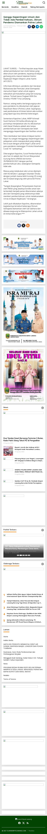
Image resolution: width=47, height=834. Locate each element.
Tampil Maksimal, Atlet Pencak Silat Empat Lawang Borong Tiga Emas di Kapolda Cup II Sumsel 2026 (24, 602)
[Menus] (3, 2)
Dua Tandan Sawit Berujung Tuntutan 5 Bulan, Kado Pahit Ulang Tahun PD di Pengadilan (23, 439)
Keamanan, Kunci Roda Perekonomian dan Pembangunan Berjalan (19, 653)
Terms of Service (9, 679)
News (5, 664)
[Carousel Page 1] (18, 555)
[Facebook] (19, 225)
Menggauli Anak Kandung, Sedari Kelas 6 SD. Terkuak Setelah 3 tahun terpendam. (23, 659)
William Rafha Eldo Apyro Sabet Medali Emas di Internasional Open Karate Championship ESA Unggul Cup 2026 (25, 595)
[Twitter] (23, 225)
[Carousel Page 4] (26, 555)
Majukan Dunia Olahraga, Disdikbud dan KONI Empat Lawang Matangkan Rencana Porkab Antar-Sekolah (24, 615)
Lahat (10, 27)
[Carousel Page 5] (29, 555)
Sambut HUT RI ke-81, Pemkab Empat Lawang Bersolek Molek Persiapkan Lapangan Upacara (29, 482)
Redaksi (6, 675)
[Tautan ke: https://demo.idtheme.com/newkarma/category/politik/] (42, 530)
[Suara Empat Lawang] (24, 2)
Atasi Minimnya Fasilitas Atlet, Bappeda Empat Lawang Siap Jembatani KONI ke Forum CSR (24, 608)
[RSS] (28, 225)
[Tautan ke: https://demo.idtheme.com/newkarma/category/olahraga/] (42, 564)
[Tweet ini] (33, 26)
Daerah (5, 27)
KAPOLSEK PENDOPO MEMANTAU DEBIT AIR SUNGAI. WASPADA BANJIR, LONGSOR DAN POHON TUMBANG (23, 646)
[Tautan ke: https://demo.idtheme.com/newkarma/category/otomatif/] (42, 407)
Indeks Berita (8, 640)
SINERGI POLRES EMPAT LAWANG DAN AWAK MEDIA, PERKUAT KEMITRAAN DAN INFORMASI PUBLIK (29, 471)
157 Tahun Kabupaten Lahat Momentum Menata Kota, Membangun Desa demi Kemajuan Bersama (22, 547)
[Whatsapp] (41, 26)
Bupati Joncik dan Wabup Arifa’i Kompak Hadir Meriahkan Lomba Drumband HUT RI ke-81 (27, 448)
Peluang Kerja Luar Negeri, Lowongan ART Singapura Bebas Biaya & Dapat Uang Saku (29, 460)
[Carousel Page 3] (23, 555)
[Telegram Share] (37, 26)
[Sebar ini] (29, 26)
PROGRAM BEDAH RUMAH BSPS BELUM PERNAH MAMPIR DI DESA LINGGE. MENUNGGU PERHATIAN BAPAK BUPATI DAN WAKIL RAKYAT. (23, 669)
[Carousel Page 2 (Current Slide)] (21, 555)
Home (5, 636)
